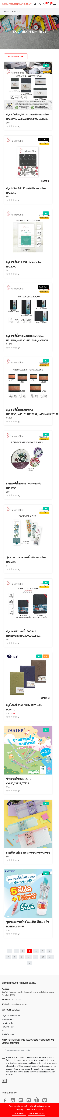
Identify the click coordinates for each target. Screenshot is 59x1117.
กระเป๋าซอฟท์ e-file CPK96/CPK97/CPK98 (28, 852)
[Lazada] (44, 1100)
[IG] (13, 1100)
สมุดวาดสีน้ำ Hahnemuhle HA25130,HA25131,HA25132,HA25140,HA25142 (28, 412)
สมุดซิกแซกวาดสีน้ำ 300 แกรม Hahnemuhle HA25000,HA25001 (23, 633)
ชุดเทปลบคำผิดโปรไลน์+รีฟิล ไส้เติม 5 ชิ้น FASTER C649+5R (27, 924)
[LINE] (20, 1100)
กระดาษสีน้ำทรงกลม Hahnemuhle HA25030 (23, 485)
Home (6, 11)
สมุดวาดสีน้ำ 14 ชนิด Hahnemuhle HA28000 (23, 264)
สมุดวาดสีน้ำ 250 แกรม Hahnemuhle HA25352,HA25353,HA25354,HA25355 (27, 338)
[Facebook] (5, 1100)
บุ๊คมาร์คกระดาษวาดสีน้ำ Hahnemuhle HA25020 (26, 559)
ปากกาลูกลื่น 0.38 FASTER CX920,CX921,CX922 (19, 781)
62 (43, 957)
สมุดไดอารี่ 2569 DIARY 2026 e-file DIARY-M (24, 707)
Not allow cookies (37, 1114)
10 (28, 957)
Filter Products (15, 56)
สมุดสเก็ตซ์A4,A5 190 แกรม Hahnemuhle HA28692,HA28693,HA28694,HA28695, (27, 116)
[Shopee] (36, 1100)
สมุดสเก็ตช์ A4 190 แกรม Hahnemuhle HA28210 (26, 190)
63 (50, 957)
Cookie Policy (37, 1109)
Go (4, 1080)
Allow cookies (19, 1114)
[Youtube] (28, 1100)
